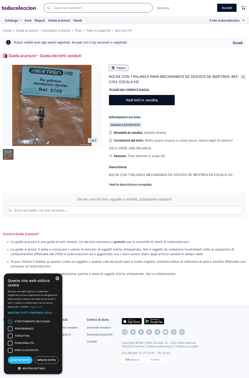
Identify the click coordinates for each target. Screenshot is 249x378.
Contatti (92, 341)
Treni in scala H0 (98, 30)
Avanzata (163, 8)
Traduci (121, 68)
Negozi (40, 20)
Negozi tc (65, 334)
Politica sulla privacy (160, 346)
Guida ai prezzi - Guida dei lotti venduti (45, 55)
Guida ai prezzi (59, 20)
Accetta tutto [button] (20, 360)
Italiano (134, 359)
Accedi (238, 42)
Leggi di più (35, 306)
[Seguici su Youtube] (165, 332)
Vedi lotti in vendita (142, 100)
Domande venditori (99, 327)
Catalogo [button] (12, 20)
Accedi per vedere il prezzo (129, 89)
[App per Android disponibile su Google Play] (154, 321)
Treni (78, 30)
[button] (33, 313)
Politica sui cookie (186, 346)
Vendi (77, 20)
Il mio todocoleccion (224, 20)
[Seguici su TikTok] (174, 332)
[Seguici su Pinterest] (157, 332)
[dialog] (33, 324)
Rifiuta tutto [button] (46, 360)
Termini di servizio (133, 346)
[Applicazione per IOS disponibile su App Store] (132, 321)
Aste (28, 20)
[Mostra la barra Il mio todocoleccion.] (243, 20)
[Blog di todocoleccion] (182, 332)
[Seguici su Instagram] (125, 332)
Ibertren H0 (123, 30)
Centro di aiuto (98, 320)
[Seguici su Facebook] (141, 332)
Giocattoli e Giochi (56, 30)
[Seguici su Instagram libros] (133, 332)
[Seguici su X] (149, 332)
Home (7, 30)
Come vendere (68, 327)
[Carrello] (243, 7)
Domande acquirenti (99, 334)
